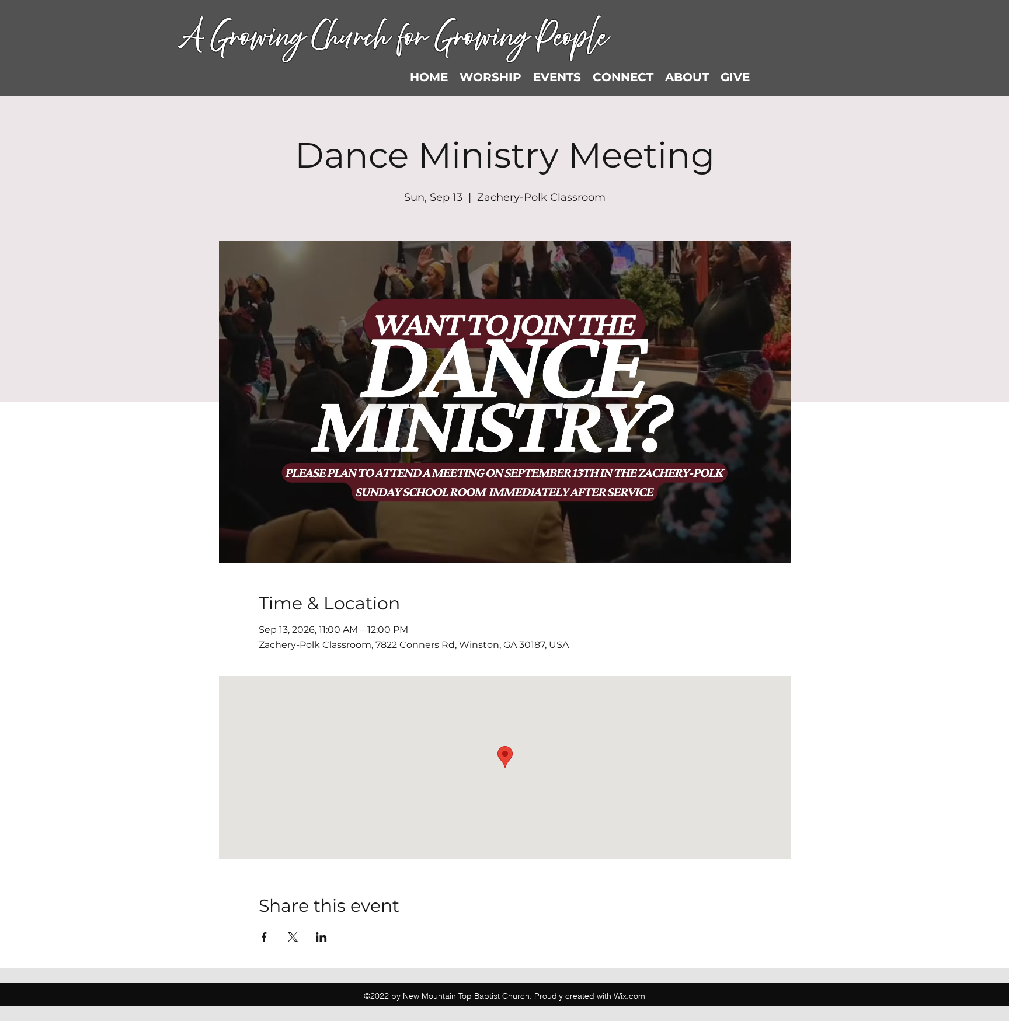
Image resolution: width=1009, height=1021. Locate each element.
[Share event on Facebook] (264, 937)
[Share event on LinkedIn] (321, 937)
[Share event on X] (292, 937)
